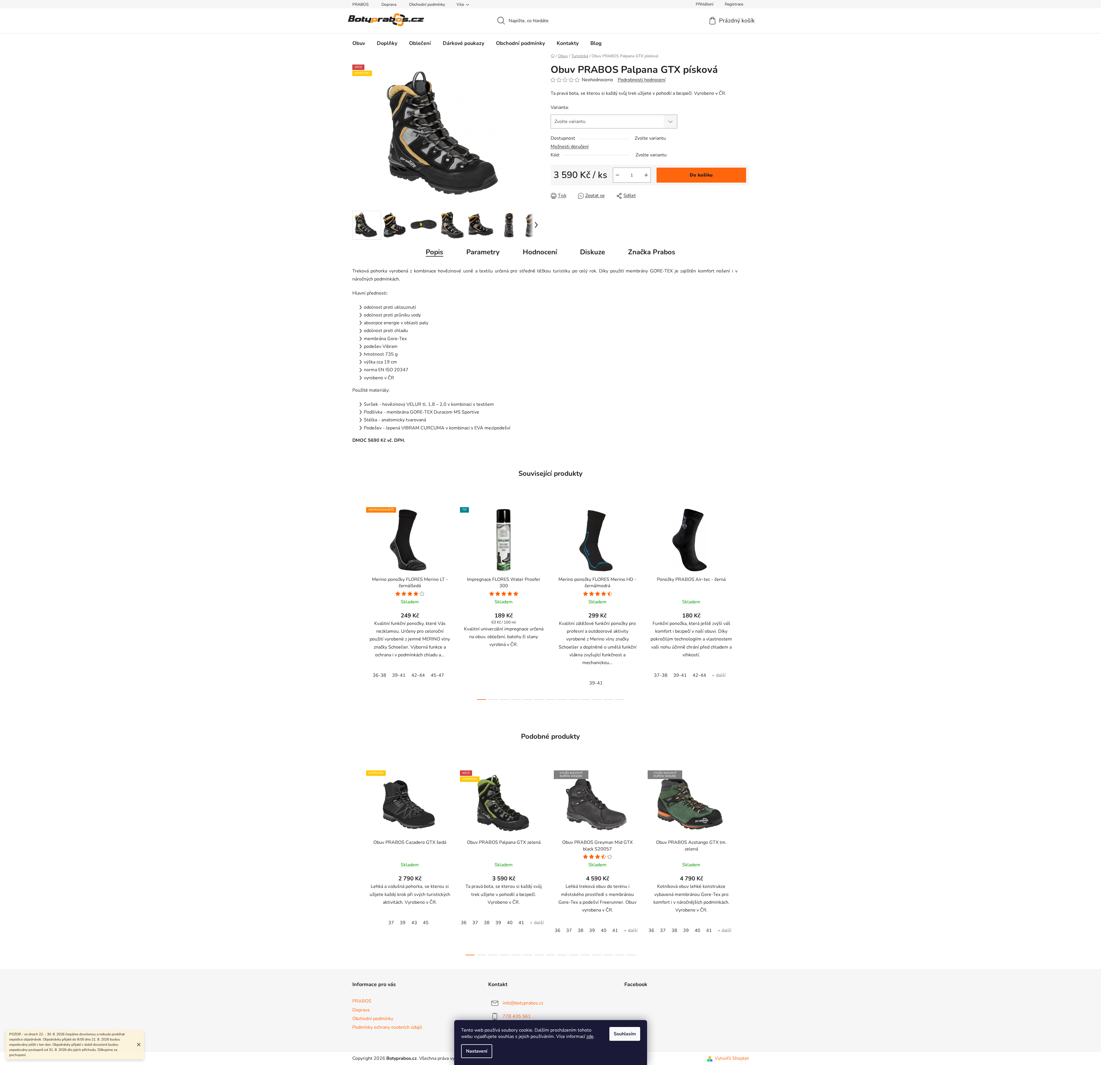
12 (619, 699)
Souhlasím (625, 1034)
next (744, 602)
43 (414, 923)
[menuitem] (359, 43)
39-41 (399, 675)
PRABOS (360, 4)
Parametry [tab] (483, 252)
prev (357, 602)
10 (596, 699)
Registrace (734, 4)
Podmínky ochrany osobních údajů (387, 1027)
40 (510, 923)
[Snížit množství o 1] (617, 175)
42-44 (418, 675)
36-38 (379, 675)
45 (426, 923)
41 (521, 923)
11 (608, 699)
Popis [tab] (434, 252)
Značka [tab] (651, 252)
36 (464, 923)
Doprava (388, 4)
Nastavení (476, 1051)
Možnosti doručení (570, 146)
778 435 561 (517, 1016)
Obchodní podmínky (427, 4)
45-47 (437, 675)
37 (391, 923)
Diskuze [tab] (592, 252)
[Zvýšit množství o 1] (646, 175)
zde (590, 1036)
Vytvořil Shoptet (732, 1058)
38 (487, 923)
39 (403, 923)
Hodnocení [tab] (540, 252)
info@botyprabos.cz (523, 1003)
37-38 (661, 675)
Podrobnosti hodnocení (641, 80)
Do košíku (701, 175)
